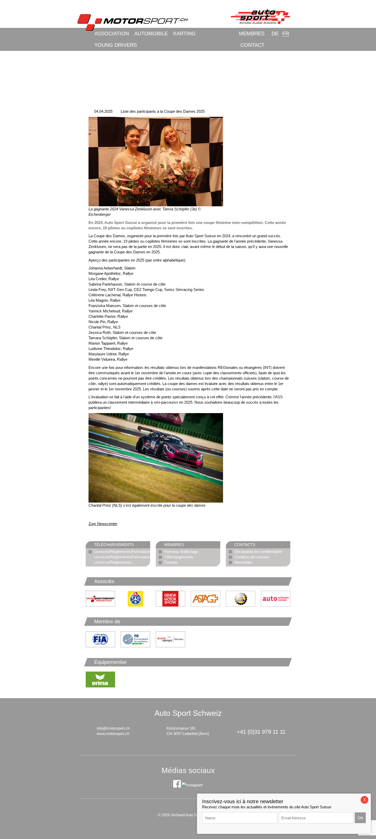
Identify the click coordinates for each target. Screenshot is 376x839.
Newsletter (243, 562)
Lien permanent (92, 514)
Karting (184, 33)
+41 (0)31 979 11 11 (261, 732)
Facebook (102, 514)
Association (111, 33)
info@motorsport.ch (113, 728)
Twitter (112, 514)
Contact (252, 45)
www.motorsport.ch (113, 733)
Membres (251, 33)
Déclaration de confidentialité (258, 551)
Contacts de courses (251, 557)
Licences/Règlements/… (114, 562)
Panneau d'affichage (181, 551)
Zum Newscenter (103, 523)
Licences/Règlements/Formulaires (122, 551)
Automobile (151, 33)
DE (275, 33)
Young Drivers (115, 45)
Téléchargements (178, 557)
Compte (171, 562)
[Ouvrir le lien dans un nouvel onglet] (135, 599)
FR (285, 33)
